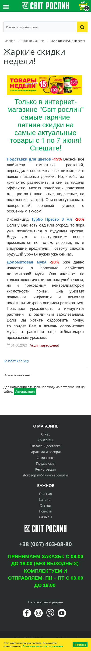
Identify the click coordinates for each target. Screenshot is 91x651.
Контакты (45, 440)
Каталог (45, 499)
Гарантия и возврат (46, 452)
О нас (45, 434)
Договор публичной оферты (45, 475)
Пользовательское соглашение (43, 646)
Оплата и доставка (46, 446)
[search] (82, 27)
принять (80, 644)
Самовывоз (46, 457)
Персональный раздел (45, 602)
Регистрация (45, 469)
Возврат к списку (16, 360)
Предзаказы (45, 463)
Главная (45, 493)
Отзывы (45, 517)
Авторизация (25, 391)
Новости (45, 511)
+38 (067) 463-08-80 (45, 544)
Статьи (45, 505)
